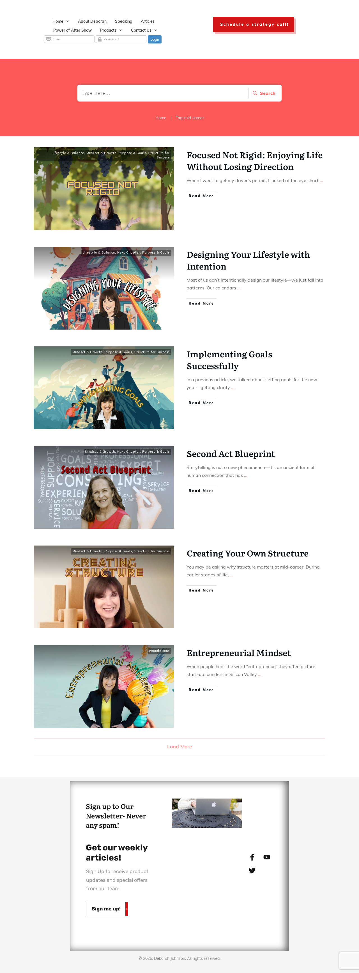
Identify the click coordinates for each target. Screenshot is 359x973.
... (321, 180)
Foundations (159, 651)
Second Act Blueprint (231, 453)
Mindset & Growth (101, 153)
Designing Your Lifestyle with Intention (248, 260)
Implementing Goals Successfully (229, 360)
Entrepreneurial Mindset (239, 652)
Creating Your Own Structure (248, 553)
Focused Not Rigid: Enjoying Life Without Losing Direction (255, 160)
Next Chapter (128, 252)
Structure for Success (159, 155)
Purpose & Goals (132, 153)
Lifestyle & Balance (68, 153)
